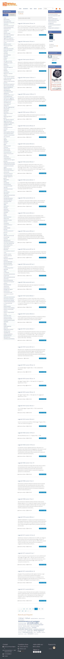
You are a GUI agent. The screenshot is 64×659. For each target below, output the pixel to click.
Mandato (5, 207)
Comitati (5, 31)
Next (60, 39)
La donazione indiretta (53, 14)
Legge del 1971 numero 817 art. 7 (26, 553)
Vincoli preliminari (7, 152)
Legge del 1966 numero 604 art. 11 (26, 180)
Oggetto (5, 139)
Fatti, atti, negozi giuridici (9, 107)
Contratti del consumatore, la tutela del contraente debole (9, 166)
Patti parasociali (7, 240)
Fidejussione (6, 218)
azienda (41, 623)
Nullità (5, 181)
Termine (5, 142)
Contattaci (6, 656)
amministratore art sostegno (28, 621)
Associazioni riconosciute (9, 22)
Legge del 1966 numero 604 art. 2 (26, 213)
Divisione (5, 70)
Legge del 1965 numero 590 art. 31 (26, 125)
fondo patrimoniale (27, 632)
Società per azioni (7, 315)
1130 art (27, 618)
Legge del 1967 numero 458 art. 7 (26, 329)
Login (40, 8)
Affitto (5, 204)
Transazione (6, 223)
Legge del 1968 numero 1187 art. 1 (26, 432)
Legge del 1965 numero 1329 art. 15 (27, 94)
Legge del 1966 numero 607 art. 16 (26, 249)
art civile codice (33, 623)
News (31, 8)
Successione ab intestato (9, 300)
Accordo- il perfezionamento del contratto (8, 127)
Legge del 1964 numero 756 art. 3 (26, 41)
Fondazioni (6, 24)
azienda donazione (22, 624)
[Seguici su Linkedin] (38, 652)
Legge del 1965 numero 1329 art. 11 (27, 77)
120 (24, 608)
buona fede (20, 626)
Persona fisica (6, 19)
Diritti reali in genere (8, 50)
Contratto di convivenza (9, 241)
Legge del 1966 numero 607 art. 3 (26, 264)
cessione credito (26, 626)
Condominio (6, 72)
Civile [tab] (5, 14)
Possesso (5, 64)
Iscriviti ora (54, 62)
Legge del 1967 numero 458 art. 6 (26, 314)
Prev (49, 39)
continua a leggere (42, 34)
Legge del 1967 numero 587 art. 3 (26, 347)
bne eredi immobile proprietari (35, 624)
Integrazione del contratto (9, 162)
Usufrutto (6, 53)
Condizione (6, 141)
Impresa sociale (7, 33)
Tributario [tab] (12, 14)
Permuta (5, 229)
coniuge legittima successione (24, 627)
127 (19, 611)
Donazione (6, 249)
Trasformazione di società (9, 320)
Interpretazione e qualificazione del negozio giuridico (9, 160)
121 (27, 608)
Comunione (6, 65)
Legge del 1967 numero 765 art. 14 (26, 378)
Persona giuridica (7, 21)
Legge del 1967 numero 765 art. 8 (26, 419)
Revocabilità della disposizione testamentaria (7, 286)
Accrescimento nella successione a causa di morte (8, 294)
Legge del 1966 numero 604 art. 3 (26, 231)
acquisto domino (34, 618)
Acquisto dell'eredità (8, 261)
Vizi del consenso (7, 184)
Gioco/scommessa (7, 217)
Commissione (6, 210)
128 (22, 611)
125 (39, 608)
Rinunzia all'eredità (8, 263)
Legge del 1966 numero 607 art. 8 (26, 282)
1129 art (21, 618)
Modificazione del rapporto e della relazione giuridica (9, 81)
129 (25, 611)
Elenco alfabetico (37, 646)
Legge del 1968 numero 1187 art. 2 (26, 445)
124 (36, 608)
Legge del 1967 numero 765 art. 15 (26, 392)
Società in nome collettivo (9, 307)
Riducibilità (6, 193)
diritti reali (30, 630)
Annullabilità (6, 182)
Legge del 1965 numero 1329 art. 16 (27, 112)
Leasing (5, 234)
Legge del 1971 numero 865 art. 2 (26, 589)
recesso (25, 633)
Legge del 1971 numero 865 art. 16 (26, 571)
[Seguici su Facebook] (34, 652)
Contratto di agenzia (8, 199)
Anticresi (5, 221)
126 (42, 608)
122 (30, 608)
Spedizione (6, 209)
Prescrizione (6, 110)
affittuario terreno (42, 618)
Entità (5, 17)
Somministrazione (7, 201)
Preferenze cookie (22, 648)
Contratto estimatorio (8, 198)
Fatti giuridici (6, 108)
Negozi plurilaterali (8, 121)
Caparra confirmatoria (52, 18)
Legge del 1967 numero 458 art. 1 (26, 295)
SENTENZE (6, 321)
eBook (35, 8)
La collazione (6, 272)
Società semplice (7, 306)
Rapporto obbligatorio (8, 87)
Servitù (5, 59)
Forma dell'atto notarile (8, 133)
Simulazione (6, 156)
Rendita (5, 215)
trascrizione (36, 633)
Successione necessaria (9, 298)
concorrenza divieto (34, 626)
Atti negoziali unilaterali (9, 119)
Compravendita (7, 227)
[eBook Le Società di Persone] (51, 36)
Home (20, 8)
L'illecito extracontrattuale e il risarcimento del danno (9, 303)
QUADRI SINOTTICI (7, 335)
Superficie (6, 56)
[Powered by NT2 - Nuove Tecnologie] (52, 647)
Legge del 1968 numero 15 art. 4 (25, 481)
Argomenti (25, 8)
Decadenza (6, 112)
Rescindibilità (6, 192)
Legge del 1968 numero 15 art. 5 (25, 499)
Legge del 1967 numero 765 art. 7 (26, 405)
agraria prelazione (21, 619)
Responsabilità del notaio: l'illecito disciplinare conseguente (53, 22)
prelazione (43, 632)
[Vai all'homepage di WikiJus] (11, 4)
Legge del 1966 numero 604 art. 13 (26, 198)
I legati (5, 271)
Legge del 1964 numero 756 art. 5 (26, 59)
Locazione (6, 203)
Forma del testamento (8, 280)
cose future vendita (22, 630)
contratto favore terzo (25, 629)
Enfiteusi (5, 58)
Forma (5, 130)
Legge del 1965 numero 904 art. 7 (26, 162)
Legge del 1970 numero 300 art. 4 (26, 517)
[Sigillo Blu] (56, 79)
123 (33, 608)
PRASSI (5, 324)
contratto (34, 627)
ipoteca (35, 632)
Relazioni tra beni (7, 44)
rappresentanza (20, 633)
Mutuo (5, 213)
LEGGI (5, 323)
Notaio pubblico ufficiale (9, 132)
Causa (5, 138)
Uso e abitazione (7, 55)
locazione (39, 632)
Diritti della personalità (8, 48)
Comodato (6, 212)
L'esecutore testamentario (9, 297)
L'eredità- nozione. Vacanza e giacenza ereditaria (8, 256)
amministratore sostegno (22, 623)
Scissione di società (8, 318)
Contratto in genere (8, 124)
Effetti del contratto (8, 169)
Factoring (6, 238)
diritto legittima (38, 631)
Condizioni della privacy (23, 646)
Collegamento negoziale (9, 122)
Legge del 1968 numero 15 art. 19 (26, 463)
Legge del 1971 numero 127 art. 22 (26, 535)
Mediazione (6, 206)
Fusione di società (7, 317)
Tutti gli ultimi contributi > (53, 28)
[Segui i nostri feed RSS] (40, 652)
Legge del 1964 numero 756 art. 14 (26, 23)
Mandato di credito (8, 220)
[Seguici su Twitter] (36, 652)
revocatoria (30, 634)
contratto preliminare (38, 629)
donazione (20, 632)
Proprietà (6, 51)
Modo (5, 144)
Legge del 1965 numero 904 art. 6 (26, 143)
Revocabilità (6, 179)
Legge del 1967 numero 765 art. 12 (26, 365)
